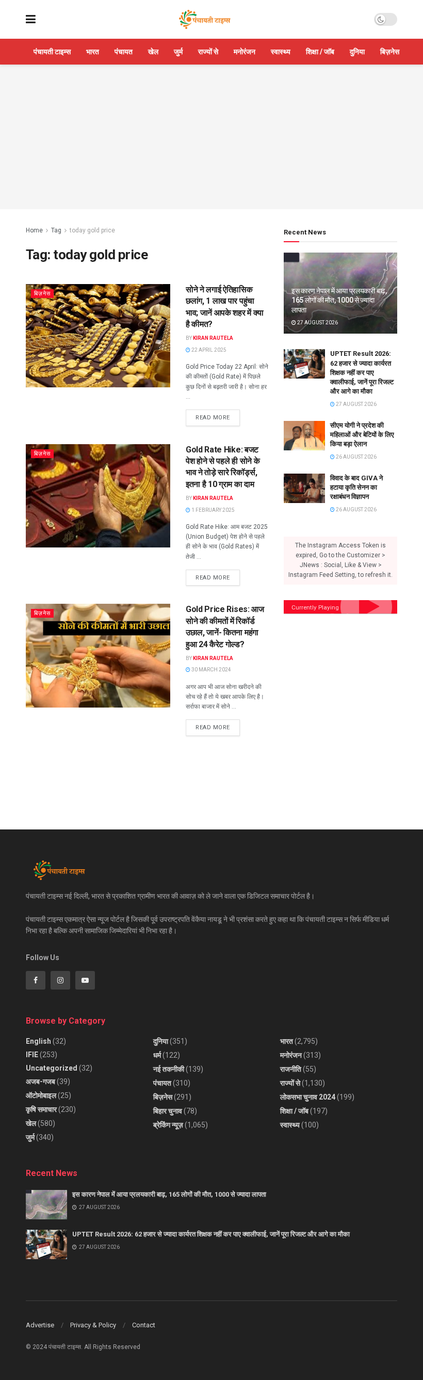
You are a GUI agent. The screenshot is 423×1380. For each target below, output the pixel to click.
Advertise (40, 1325)
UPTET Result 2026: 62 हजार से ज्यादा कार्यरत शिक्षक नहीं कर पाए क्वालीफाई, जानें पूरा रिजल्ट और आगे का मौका (362, 372)
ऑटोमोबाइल (41, 1095)
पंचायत (124, 52)
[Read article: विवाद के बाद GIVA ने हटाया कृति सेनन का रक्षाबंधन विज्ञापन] (304, 488)
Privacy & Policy (93, 1325)
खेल (153, 52)
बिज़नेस (389, 52)
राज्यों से (208, 52)
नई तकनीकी (168, 1069)
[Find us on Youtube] (85, 980)
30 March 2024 (210, 669)
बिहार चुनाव (167, 1111)
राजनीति (290, 1069)
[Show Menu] (31, 19)
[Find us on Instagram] (60, 980)
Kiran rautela (213, 338)
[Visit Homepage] (204, 19)
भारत (92, 52)
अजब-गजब (40, 1081)
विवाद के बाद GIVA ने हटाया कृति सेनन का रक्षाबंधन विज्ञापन (356, 487)
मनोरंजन (244, 52)
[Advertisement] (211, 137)
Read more (218, 415)
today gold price (92, 230)
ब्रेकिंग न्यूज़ (168, 1125)
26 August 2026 (356, 457)
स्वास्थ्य (280, 52)
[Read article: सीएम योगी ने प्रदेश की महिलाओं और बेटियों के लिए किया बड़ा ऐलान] (304, 435)
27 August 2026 (317, 322)
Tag (56, 230)
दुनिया (357, 52)
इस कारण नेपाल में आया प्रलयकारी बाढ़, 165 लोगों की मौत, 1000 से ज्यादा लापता (339, 300)
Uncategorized (51, 1068)
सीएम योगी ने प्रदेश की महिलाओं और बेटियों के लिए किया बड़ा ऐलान (362, 434)
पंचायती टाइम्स (52, 52)
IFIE (32, 1054)
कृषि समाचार (41, 1109)
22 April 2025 (208, 350)
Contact (143, 1325)
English (38, 1041)
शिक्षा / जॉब (320, 52)
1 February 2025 (212, 510)
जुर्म (178, 52)
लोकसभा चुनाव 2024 (307, 1097)
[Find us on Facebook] (35, 980)
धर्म (157, 1055)
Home (34, 230)
